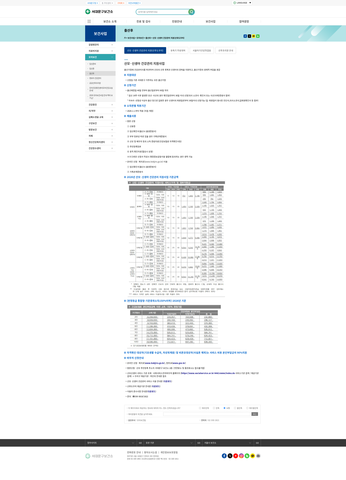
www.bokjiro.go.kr (153, 161)
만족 (217, 408)
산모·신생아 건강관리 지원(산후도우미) (145, 50)
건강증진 (93, 104)
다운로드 (167, 381)
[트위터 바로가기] (229, 455)
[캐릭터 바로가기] (258, 455)
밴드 (258, 36)
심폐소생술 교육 (96, 117)
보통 (228, 408)
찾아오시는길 (150, 452)
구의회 (120, 3)
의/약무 (92, 110)
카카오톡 (253, 36)
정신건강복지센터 (97, 142)
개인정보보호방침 (169, 452)
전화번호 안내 (134, 452)
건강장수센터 (95, 148)
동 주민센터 (106, 3)
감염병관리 (94, 44)
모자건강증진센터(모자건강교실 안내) (101, 89)
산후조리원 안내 (225, 50)
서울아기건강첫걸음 (202, 50)
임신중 (91, 68)
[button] (191, 12)
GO (140, 443)
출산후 (91, 73)
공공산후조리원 (95, 83)
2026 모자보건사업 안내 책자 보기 (101, 96)
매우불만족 (253, 408)
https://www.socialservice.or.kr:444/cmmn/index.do (208, 373)
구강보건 (93, 123)
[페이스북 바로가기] (224, 455)
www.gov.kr (179, 363)
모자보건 (93, 57)
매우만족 (205, 408)
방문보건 (93, 129)
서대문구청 (91, 3)
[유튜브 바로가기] (235, 455)
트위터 (249, 36)
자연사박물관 (133, 3)
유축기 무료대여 (178, 50)
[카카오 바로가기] (252, 455)
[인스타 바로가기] (241, 455)
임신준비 (92, 63)
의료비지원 (94, 50)
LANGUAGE (242, 2)
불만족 (239, 408)
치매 (91, 135)
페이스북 (245, 36)
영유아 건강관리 (95, 78)
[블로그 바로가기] (246, 455)
